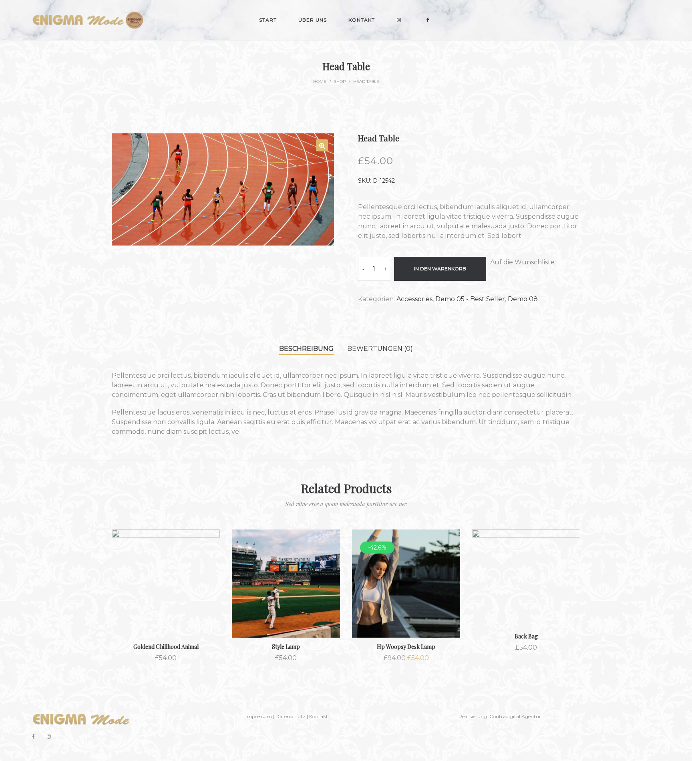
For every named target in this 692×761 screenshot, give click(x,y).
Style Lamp (286, 646)
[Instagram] (49, 736)
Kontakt (318, 716)
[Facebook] (33, 736)
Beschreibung (306, 348)
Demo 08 (523, 299)
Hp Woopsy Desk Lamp (406, 646)
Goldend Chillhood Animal (166, 646)
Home (319, 81)
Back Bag (526, 636)
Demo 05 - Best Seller (470, 299)
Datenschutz (291, 716)
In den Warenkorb (440, 269)
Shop (340, 81)
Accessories (414, 299)
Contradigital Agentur (515, 716)
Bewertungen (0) (380, 348)
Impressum (258, 716)
